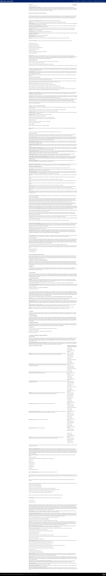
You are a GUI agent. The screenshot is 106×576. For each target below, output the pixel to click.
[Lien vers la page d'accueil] (7, 1)
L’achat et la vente (84, 1)
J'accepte (104, 574)
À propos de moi (90, 1)
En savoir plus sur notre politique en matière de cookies (31, 574)
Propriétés (78, 1)
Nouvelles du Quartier (97, 1)
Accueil (74, 1)
